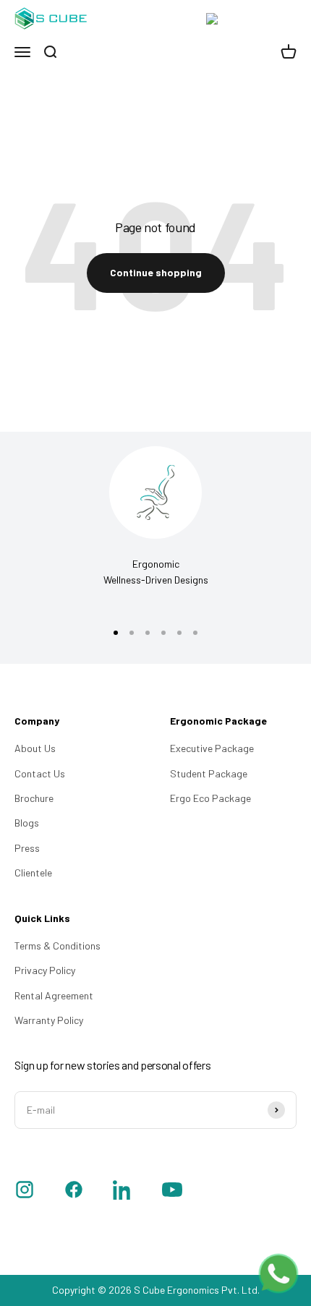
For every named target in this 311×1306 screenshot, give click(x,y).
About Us (35, 748)
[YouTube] (172, 1191)
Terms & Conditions (57, 945)
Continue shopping (156, 272)
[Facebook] (74, 1191)
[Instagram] (24, 1191)
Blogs (26, 822)
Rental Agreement (53, 995)
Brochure (34, 798)
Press (27, 848)
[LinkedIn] (123, 1191)
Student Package (208, 773)
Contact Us (39, 773)
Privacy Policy (44, 970)
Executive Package (212, 748)
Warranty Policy (48, 1020)
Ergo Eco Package (210, 798)
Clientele (33, 872)
